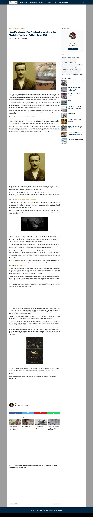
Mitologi (74, 67)
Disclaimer (51, 510)
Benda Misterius (75, 57)
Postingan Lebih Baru (14, 503)
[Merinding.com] (13, 2)
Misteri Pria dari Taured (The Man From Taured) (25, 199)
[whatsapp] (53, 413)
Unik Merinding (75, 74)
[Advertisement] (46, 16)
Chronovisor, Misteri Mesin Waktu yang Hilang (24, 116)
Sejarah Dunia (33, 2)
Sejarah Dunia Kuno (66, 71)
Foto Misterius (73, 59)
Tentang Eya (33, 510)
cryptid (81, 74)
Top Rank (68, 74)
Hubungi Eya (39, 510)
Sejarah (71, 69)
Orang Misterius (65, 69)
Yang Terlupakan (71, 113)
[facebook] (15, 413)
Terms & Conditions (58, 510)
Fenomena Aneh (65, 59)
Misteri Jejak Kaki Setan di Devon (75, 139)
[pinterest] (40, 413)
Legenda (71, 64)
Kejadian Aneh (23, 2)
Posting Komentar (23, 38)
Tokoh (54, 2)
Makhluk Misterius (78, 64)
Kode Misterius (65, 64)
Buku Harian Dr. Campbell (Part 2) (75, 81)
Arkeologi (64, 57)
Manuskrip (64, 67)
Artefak (69, 57)
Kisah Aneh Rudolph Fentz (20, 265)
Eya (73, 41)
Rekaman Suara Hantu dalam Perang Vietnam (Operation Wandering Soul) (74, 89)
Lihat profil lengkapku (73, 48)
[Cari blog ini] (83, 2)
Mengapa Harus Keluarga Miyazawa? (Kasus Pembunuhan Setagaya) (75, 134)
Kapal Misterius (65, 62)
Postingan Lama (55, 503)
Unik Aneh (48, 2)
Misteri (41, 2)
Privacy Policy (45, 510)
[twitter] (28, 413)
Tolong (69, 100)
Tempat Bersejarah (63, 2)
